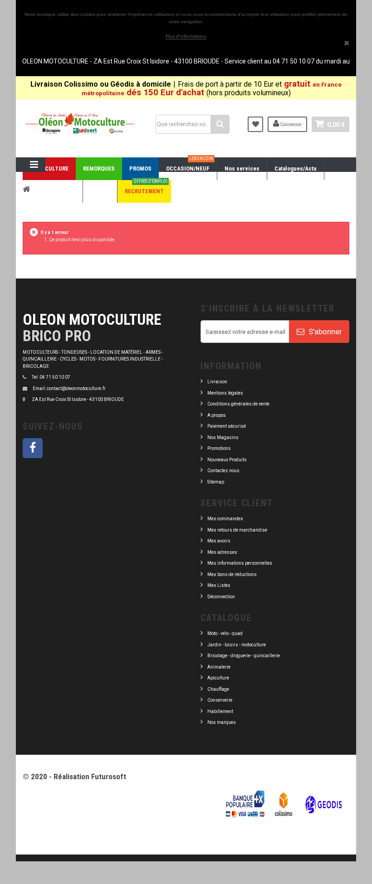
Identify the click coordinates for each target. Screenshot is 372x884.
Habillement (220, 711)
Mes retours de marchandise (237, 529)
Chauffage (218, 689)
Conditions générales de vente (238, 403)
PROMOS (140, 168)
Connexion (290, 124)
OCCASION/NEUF (189, 164)
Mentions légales (225, 393)
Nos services (242, 168)
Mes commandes (225, 518)
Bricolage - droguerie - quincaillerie (243, 655)
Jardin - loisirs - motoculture (236, 644)
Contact (100, 191)
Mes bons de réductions (232, 574)
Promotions (219, 448)
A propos (216, 415)
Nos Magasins (223, 437)
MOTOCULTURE (49, 168)
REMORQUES (99, 168)
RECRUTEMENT (146, 187)
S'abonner (324, 331)
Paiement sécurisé (226, 426)
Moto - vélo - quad (225, 633)
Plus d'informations (186, 36)
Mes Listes (218, 585)
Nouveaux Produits (227, 459)
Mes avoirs (218, 540)
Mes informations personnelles (239, 563)
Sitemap (215, 481)
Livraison (217, 381)
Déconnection (221, 596)
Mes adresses (222, 552)
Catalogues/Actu (295, 168)
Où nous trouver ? (52, 191)
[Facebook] (33, 448)
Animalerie (218, 666)
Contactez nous (223, 470)
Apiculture (218, 677)
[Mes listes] (255, 124)
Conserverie (219, 700)
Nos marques (221, 722)
